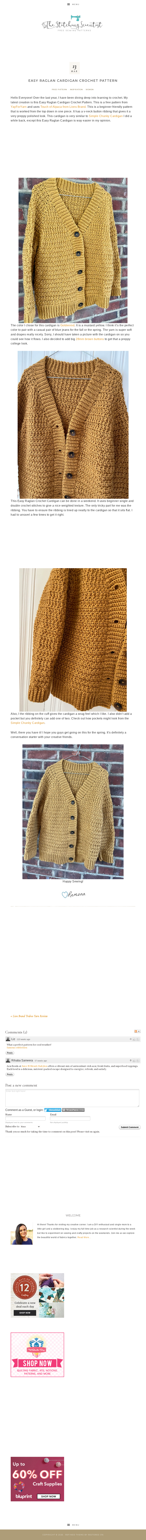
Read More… (84, 1237)
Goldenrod (67, 325)
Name (8, 1114)
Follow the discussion (137, 1031)
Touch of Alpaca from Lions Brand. (63, 106)
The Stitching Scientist (73, 23)
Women (90, 89)
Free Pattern (59, 89)
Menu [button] (75, 4)
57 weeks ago (41, 1061)
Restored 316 (96, 1535)
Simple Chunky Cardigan (106, 116)
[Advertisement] (73, 46)
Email (53, 1114)
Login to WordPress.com (73, 1110)
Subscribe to (12, 1126)
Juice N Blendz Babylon (35, 1066)
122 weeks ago (23, 1039)
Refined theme (74, 1535)
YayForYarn (19, 106)
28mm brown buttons (90, 339)
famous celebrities (17, 1047)
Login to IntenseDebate (52, 1110)
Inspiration (76, 89)
